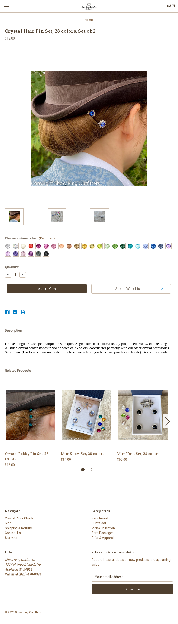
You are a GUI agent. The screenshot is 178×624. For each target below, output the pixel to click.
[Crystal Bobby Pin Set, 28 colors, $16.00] (30, 415)
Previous (6, 421)
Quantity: (12, 267)
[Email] (15, 312)
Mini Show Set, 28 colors (82, 453)
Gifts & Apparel (103, 538)
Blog (8, 523)
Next (167, 421)
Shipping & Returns (19, 528)
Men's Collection (103, 528)
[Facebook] (7, 312)
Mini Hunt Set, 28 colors (138, 453)
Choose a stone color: (30, 238)
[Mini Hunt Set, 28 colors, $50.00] (143, 415)
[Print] (23, 312)
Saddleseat (100, 518)
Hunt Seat (99, 523)
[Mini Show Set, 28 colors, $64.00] (86, 415)
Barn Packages (103, 533)
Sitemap (11, 538)
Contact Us (13, 533)
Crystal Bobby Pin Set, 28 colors (26, 456)
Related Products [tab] (18, 370)
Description (13, 330)
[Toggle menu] (6, 6)
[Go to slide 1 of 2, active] (83, 469)
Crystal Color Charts (19, 518)
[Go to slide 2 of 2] (90, 469)
